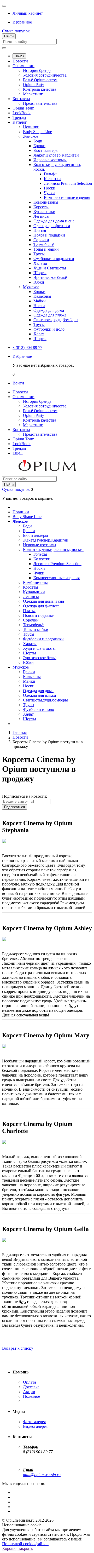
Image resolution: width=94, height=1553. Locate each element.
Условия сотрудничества (45, 75)
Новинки (31, 127)
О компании (23, 66)
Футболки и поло (48, 329)
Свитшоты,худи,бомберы (55, 320)
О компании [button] (23, 396)
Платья (39, 230)
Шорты (39, 273)
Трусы (39, 254)
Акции (29, 1391)
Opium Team (23, 108)
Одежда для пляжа (49, 315)
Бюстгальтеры (45, 150)
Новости (20, 61)
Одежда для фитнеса (51, 225)
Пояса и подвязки (49, 235)
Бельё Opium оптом (40, 80)
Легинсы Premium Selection (68, 183)
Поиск (19, 56)
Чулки (49, 193)
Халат (38, 334)
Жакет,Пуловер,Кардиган (56, 155)
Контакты (21, 98)
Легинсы (41, 216)
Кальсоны (42, 296)
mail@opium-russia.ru (42, 1475)
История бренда (37, 70)
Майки (39, 301)
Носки (49, 188)
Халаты (40, 263)
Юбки (38, 282)
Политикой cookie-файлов (25, 1544)
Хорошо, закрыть (17, 1548)
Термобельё (43, 244)
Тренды (19, 117)
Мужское (31, 287)
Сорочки (41, 240)
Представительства (40, 103)
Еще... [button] (18, 453)
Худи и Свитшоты (49, 268)
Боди (37, 141)
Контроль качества (39, 89)
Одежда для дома (48, 310)
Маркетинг (33, 94)
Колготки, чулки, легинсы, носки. (53, 549)
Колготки (52, 178)
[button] (28, 13)
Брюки (39, 145)
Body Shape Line (37, 131)
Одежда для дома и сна (53, 221)
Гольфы (50, 174)
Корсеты (41, 207)
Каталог (20, 122)
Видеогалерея (35, 1426)
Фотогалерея (34, 1421)
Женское (30, 136)
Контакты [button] (21, 429)
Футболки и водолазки (53, 258)
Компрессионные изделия (67, 197)
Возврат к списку (17, 1348)
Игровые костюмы (50, 160)
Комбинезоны (45, 202)
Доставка (31, 1387)
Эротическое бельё (50, 277)
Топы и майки (46, 249)
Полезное (31, 1396)
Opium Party (33, 84)
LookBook (22, 113)
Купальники (44, 211)
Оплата (29, 1382)
